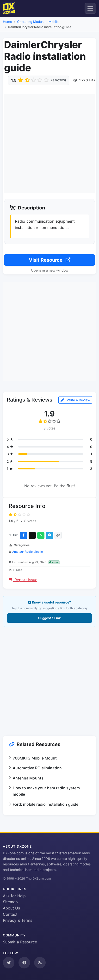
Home (7, 22)
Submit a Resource (20, 942)
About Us (11, 908)
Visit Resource (46, 260)
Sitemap (10, 901)
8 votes (30, 521)
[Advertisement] (49, 143)
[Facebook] (23, 535)
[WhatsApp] (40, 535)
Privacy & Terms (17, 920)
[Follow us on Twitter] (8, 962)
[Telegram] (49, 535)
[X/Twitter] (32, 535)
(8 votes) (58, 80)
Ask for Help (14, 895)
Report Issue (25, 579)
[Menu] (90, 8)
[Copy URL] (58, 535)
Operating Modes (30, 22)
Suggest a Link (49, 618)
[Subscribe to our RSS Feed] (40, 962)
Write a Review (78, 400)
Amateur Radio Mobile (27, 551)
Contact (10, 914)
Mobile (54, 22)
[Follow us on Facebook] (24, 962)
